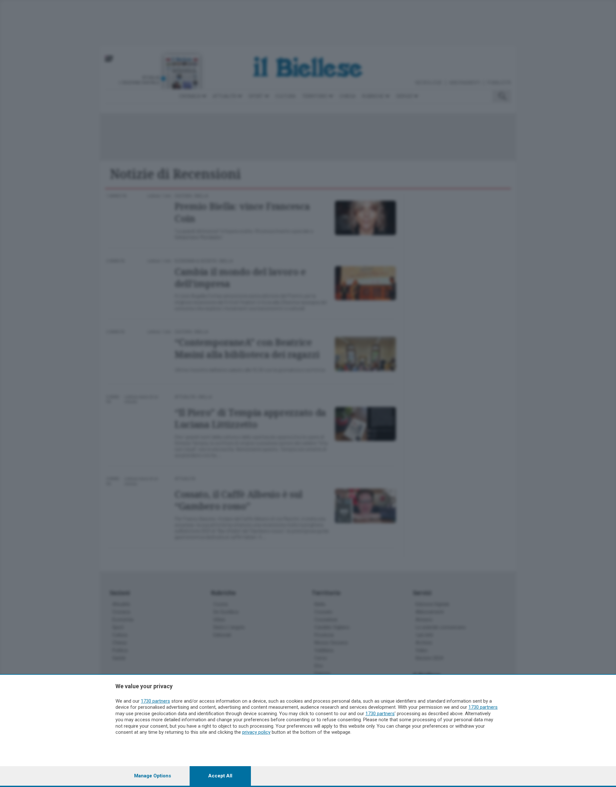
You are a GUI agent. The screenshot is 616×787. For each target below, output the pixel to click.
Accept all (220, 776)
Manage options (152, 776)
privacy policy (256, 732)
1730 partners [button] (155, 701)
